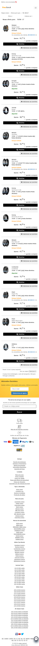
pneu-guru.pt (23, 643)
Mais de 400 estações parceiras (19, 429)
